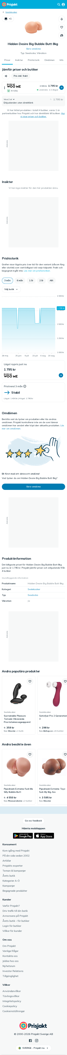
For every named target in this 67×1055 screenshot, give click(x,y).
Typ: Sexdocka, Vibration (33, 53)
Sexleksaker (11, 12)
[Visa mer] (4, 87)
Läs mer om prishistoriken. (37, 270)
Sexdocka (33, 595)
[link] (18, 705)
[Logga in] (63, 4)
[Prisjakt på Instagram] (36, 1040)
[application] (33, 326)
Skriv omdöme (33, 48)
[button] (8, 19)
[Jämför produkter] (61, 35)
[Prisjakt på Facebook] (30, 1040)
